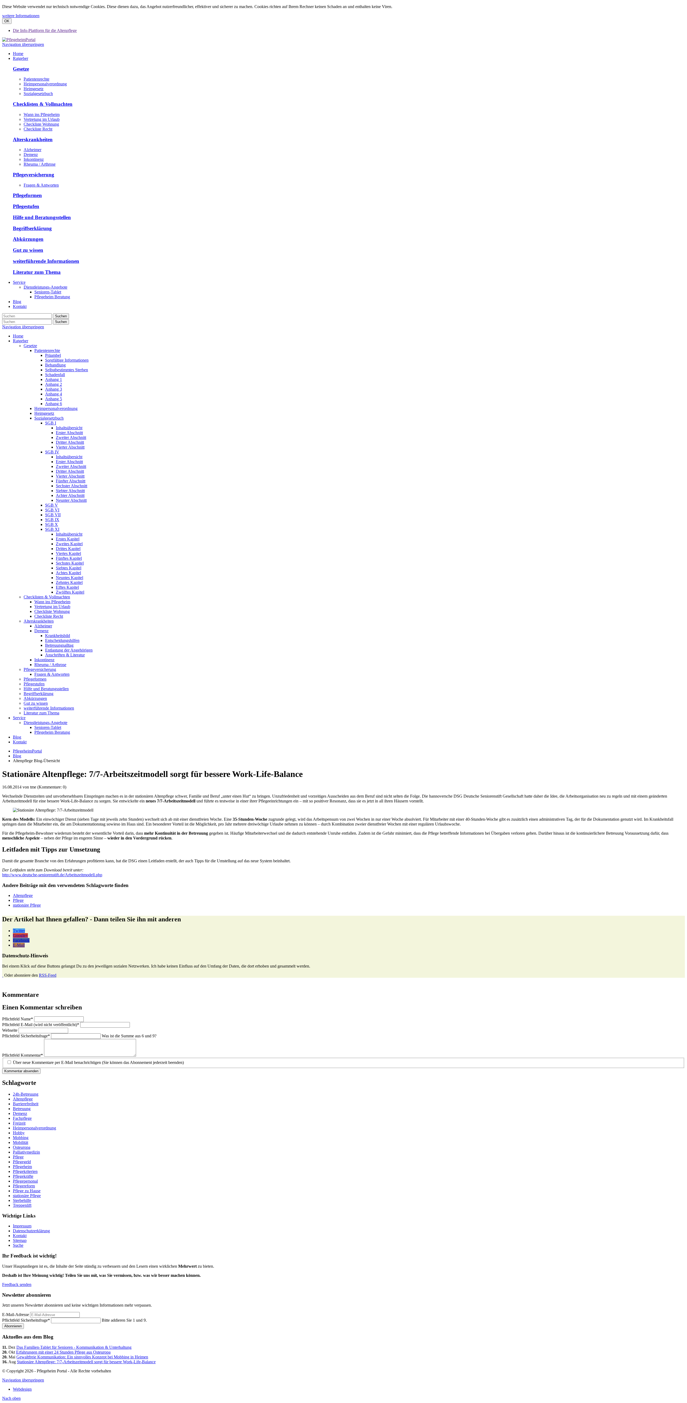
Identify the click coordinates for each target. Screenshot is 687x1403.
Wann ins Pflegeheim (42, 114)
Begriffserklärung (32, 228)
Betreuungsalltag (59, 645)
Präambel (53, 355)
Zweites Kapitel (69, 543)
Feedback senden (16, 1284)
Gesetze (21, 69)
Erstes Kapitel (67, 539)
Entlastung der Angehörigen (69, 650)
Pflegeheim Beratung (52, 732)
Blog (17, 737)
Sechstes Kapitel (70, 563)
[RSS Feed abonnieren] (2, 975)
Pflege (18, 900)
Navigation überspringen (23, 44)
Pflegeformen (27, 195)
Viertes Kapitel (68, 553)
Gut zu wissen (28, 250)
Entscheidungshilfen (62, 640)
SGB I (50, 423)
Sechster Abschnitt (71, 486)
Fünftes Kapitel (69, 558)
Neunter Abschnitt (71, 500)
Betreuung (22, 1108)
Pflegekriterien (25, 1171)
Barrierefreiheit (25, 1104)
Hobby (19, 1133)
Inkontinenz (34, 159)
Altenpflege (23, 895)
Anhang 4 (53, 394)
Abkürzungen (28, 239)
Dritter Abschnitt (70, 442)
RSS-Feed (47, 975)
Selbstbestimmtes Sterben (66, 370)
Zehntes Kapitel (69, 582)
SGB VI (52, 510)
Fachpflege (22, 1118)
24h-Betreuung (25, 1094)
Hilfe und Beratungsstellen (42, 217)
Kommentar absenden (21, 1071)
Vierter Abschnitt (70, 447)
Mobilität (20, 1142)
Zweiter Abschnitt (71, 437)
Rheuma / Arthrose (40, 164)
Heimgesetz (33, 88)
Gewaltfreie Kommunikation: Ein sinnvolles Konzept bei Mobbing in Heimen (82, 1357)
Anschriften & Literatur (65, 655)
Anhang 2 (53, 384)
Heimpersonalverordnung (45, 84)
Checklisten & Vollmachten (42, 104)
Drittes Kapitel (68, 548)
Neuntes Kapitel (69, 577)
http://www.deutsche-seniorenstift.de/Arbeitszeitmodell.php (52, 875)
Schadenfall (55, 374)
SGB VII (53, 515)
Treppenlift (22, 1205)
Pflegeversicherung (33, 174)
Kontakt (20, 742)
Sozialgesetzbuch (38, 93)
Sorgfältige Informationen (67, 360)
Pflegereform (24, 1186)
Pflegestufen (26, 206)
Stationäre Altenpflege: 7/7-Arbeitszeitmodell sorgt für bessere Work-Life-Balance (86, 1362)
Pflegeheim (22, 1166)
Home (18, 336)
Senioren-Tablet (47, 727)
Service (19, 717)
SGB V (51, 505)
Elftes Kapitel (67, 587)
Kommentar (22, 1055)
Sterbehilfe (22, 1200)
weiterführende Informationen (46, 261)
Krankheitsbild (57, 635)
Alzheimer (32, 149)
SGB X (51, 524)
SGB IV (52, 452)
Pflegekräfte (23, 1176)
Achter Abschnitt (70, 495)
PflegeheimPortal (27, 751)
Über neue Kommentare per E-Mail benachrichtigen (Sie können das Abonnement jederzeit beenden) (98, 1062)
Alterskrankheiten (33, 139)
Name (17, 1019)
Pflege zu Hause (27, 1190)
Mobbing (20, 1137)
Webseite (10, 1030)
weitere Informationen (20, 15)
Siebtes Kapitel (68, 568)
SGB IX (52, 519)
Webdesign (22, 1389)
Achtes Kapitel (68, 572)
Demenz (31, 154)
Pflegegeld (22, 1162)
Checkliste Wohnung (41, 124)
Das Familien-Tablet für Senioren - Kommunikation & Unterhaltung (73, 1347)
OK (6, 21)
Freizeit (19, 1123)
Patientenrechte (36, 79)
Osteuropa (21, 1147)
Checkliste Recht (38, 129)
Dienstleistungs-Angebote (45, 722)
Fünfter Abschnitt (70, 481)
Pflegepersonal (25, 1181)
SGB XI (52, 529)
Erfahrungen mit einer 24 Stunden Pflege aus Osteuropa (63, 1352)
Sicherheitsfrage (26, 1036)
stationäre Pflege (27, 905)
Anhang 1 (53, 379)
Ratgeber (20, 341)
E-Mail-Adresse (15, 1314)
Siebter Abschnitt (70, 490)
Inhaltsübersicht (69, 428)
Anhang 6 (53, 403)
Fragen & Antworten (41, 185)
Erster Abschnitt (69, 432)
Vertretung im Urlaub (42, 119)
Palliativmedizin (26, 1152)
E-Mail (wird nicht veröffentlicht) (40, 1024)
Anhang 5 (53, 399)
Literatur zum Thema (37, 272)
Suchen (61, 316)
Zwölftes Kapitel (70, 592)
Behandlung (55, 365)
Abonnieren (13, 1326)
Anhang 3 (53, 389)
